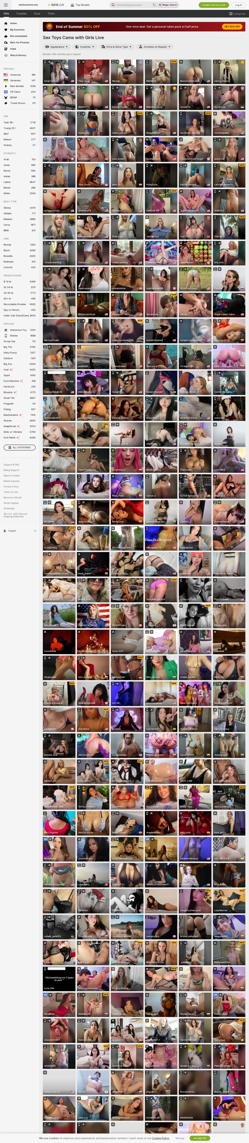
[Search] (154, 4)
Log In (238, 5)
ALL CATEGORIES (22, 447)
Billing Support (11, 470)
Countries (85, 46)
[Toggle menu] (6, 5)
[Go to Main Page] (28, 5)
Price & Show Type (117, 46)
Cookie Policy (160, 1138)
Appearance (57, 46)
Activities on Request (155, 46)
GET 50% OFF (232, 26)
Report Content (12, 475)
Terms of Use (11, 492)
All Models (9, 508)
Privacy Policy (11, 486)
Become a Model (13, 497)
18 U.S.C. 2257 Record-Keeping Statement (16, 515)
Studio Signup (11, 503)
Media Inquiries (12, 481)
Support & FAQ (11, 464)
